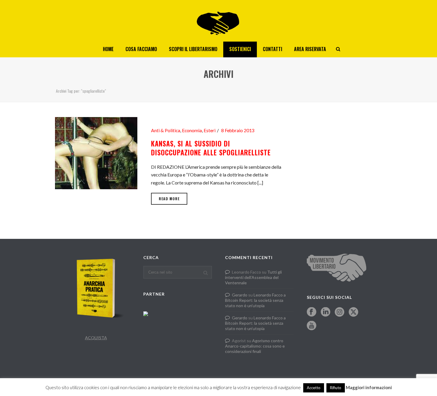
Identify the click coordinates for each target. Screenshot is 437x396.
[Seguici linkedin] (325, 312)
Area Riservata (310, 49)
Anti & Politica (165, 130)
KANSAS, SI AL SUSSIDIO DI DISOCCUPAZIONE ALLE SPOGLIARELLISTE (211, 147)
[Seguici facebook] (311, 312)
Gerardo (239, 294)
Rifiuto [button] (335, 387)
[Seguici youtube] (311, 326)
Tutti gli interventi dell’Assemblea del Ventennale (253, 277)
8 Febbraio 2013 (237, 130)
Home (108, 49)
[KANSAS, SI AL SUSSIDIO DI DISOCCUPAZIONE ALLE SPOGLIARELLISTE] (96, 152)
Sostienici (240, 49)
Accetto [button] (313, 387)
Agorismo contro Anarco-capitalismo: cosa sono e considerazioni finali (255, 346)
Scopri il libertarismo (193, 49)
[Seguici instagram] (339, 312)
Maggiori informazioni (369, 387)
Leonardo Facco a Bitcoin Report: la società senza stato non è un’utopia (255, 300)
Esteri (210, 130)
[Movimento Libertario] (218, 21)
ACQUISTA (96, 337)
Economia (192, 130)
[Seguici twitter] (353, 312)
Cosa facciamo (141, 49)
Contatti (272, 49)
